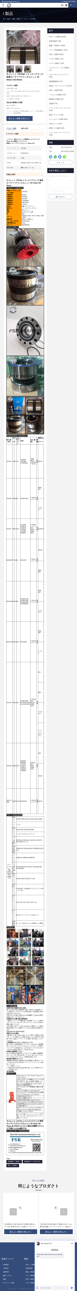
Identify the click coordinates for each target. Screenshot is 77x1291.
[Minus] (72, 1243)
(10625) (57, 37)
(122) (56, 81)
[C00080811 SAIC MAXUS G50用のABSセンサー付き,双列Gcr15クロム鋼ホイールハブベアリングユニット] (20, 1208)
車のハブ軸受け (13, 1165)
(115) (56, 63)
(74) (59, 69)
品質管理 (6, 1272)
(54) (56, 59)
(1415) (60, 86)
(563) (58, 119)
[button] (13, 1211)
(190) (56, 128)
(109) (59, 134)
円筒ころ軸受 (30, 1279)
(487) (58, 50)
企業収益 (6, 1264)
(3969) (56, 54)
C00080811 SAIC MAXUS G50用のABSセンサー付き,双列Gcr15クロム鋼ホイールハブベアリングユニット (20, 1225)
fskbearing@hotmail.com (11, 1)
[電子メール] (59, 157)
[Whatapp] (55, 157)
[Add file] (37, 1288)
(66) (56, 115)
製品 (8, 19)
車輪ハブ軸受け (16, 19)
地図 (4, 1279)
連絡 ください (7, 1275)
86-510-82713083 (69, 1)
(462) (58, 76)
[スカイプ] (50, 157)
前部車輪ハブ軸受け (14, 1161)
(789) (55, 41)
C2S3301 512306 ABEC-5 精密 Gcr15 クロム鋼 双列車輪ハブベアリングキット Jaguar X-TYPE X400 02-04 (56, 1225)
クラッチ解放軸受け (32, 1275)
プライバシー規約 (8, 1283)
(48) (56, 99)
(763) (57, 95)
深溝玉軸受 (29, 1268)
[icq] (64, 157)
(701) (53, 103)
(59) (55, 124)
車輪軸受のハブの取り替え (32, 1161)
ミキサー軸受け (30, 1283)
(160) (60, 109)
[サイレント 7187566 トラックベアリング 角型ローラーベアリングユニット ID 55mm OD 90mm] (23, 47)
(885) (56, 90)
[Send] (72, 1288)
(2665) (57, 45)
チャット (61, 162)
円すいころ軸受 (30, 1264)
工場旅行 (6, 1268)
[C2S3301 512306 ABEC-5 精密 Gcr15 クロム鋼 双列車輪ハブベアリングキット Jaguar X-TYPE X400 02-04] (56, 1208)
